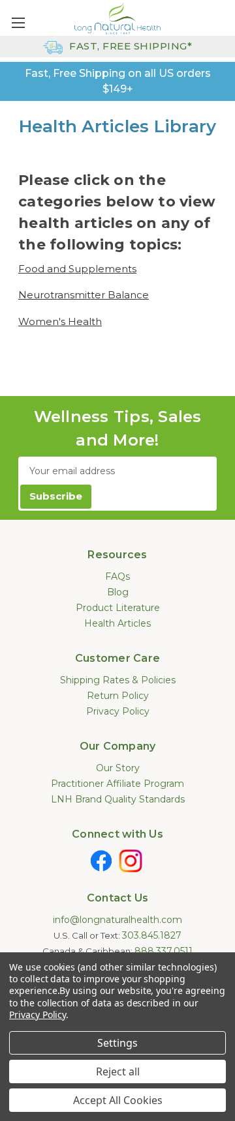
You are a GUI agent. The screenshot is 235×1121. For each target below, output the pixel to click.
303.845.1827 (151, 935)
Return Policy (118, 696)
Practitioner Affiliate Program (117, 783)
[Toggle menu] (18, 22)
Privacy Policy (117, 711)
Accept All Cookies (118, 1100)
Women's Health (60, 321)
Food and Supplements (77, 269)
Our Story (118, 768)
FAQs (117, 576)
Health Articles (117, 623)
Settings (117, 1043)
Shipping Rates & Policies (118, 680)
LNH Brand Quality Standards (118, 799)
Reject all (118, 1071)
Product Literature (118, 608)
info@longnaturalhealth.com (117, 920)
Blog (118, 592)
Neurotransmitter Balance (83, 295)
